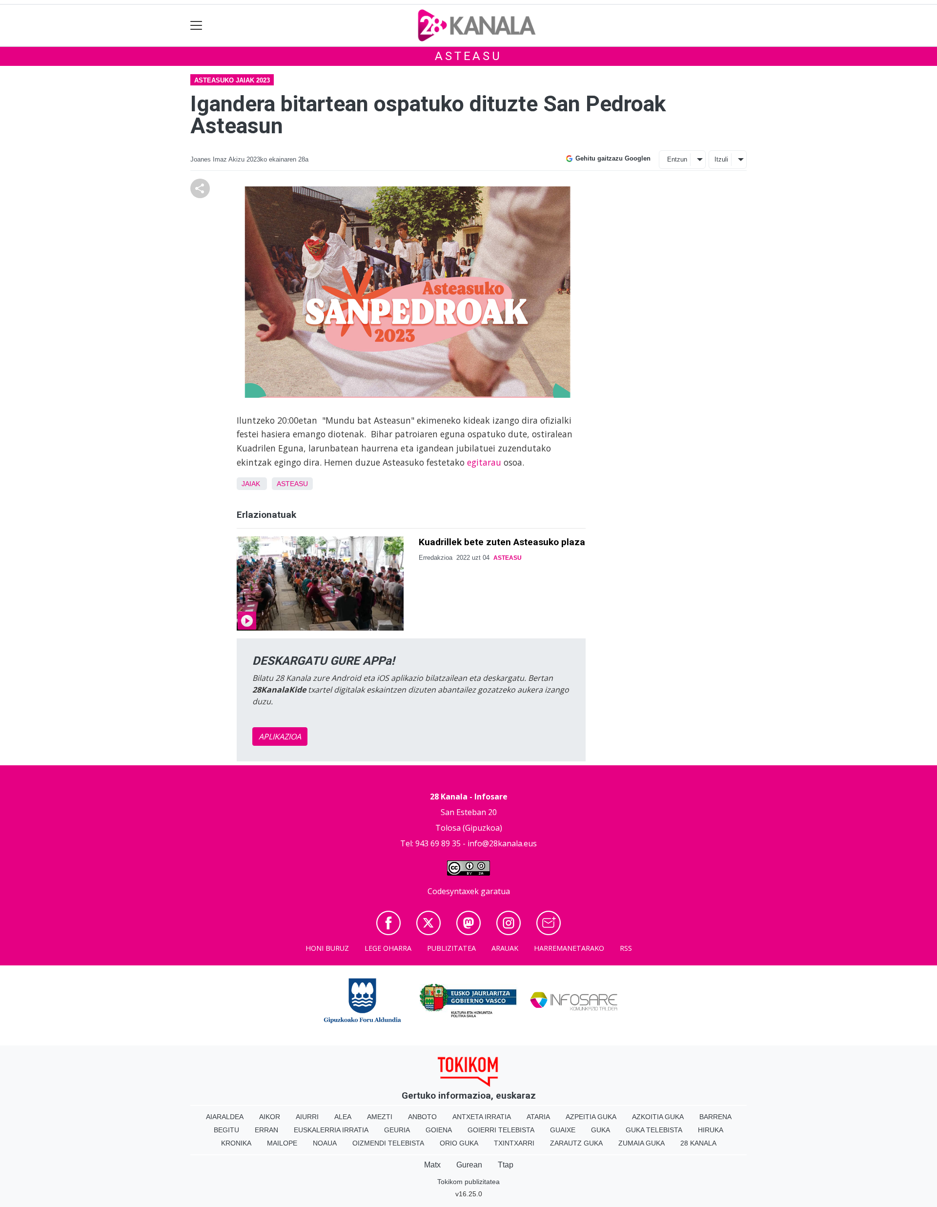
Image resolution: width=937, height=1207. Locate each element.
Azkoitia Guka (658, 1117)
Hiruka (710, 1130)
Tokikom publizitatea (468, 1182)
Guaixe (562, 1130)
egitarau (484, 462)
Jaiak (251, 484)
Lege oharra (388, 948)
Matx (432, 1165)
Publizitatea (451, 948)
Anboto (422, 1117)
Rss (626, 948)
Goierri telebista (501, 1130)
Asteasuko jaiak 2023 (232, 80)
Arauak (504, 948)
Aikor (269, 1117)
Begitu (226, 1130)
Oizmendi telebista (388, 1143)
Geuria (397, 1130)
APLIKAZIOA (280, 736)
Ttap (505, 1165)
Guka (600, 1130)
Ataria (538, 1117)
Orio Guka (459, 1143)
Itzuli (721, 159)
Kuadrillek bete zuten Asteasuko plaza (502, 542)
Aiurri (307, 1117)
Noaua (325, 1143)
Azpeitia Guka (591, 1117)
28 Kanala (698, 1143)
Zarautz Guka (576, 1143)
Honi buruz (327, 948)
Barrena (715, 1117)
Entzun (677, 159)
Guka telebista (654, 1130)
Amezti (379, 1117)
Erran (266, 1130)
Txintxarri (514, 1143)
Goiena (439, 1130)
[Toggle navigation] (196, 25)
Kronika (236, 1143)
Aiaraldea (225, 1117)
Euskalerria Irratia (331, 1130)
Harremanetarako (569, 948)
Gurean (469, 1165)
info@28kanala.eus (502, 843)
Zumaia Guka (641, 1143)
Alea (342, 1117)
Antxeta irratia (481, 1117)
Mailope (282, 1143)
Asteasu (468, 56)
